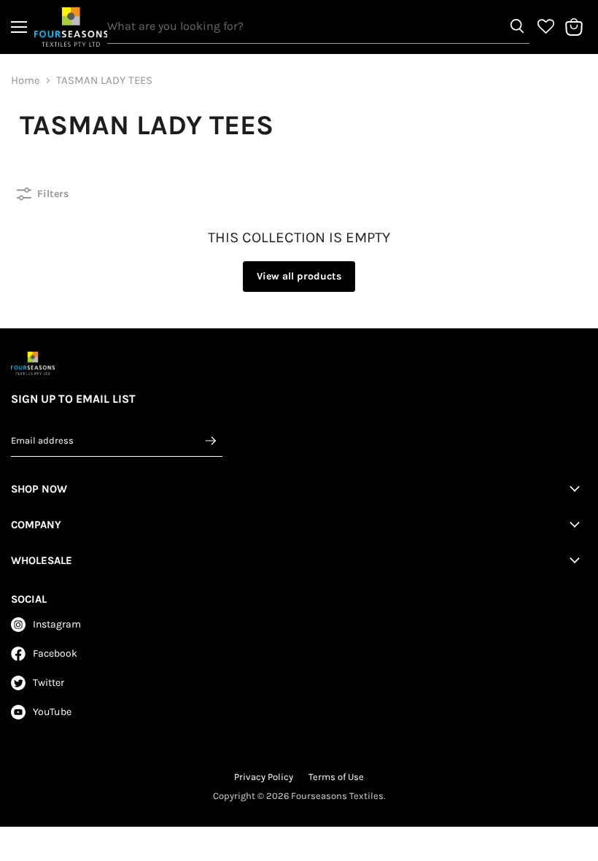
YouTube (52, 712)
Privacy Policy (263, 776)
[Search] (517, 26)
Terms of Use (336, 776)
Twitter (48, 682)
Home (25, 80)
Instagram (57, 624)
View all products (299, 276)
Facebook (55, 653)
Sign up (210, 440)
